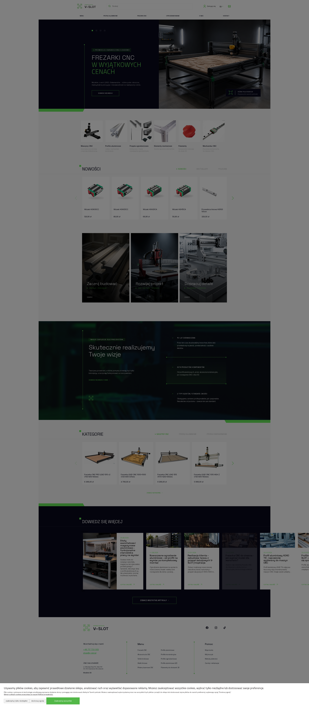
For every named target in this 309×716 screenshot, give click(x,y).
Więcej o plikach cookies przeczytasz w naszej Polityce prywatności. (28, 694)
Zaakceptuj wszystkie (63, 700)
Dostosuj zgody (37, 700)
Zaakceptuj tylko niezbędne (17, 700)
